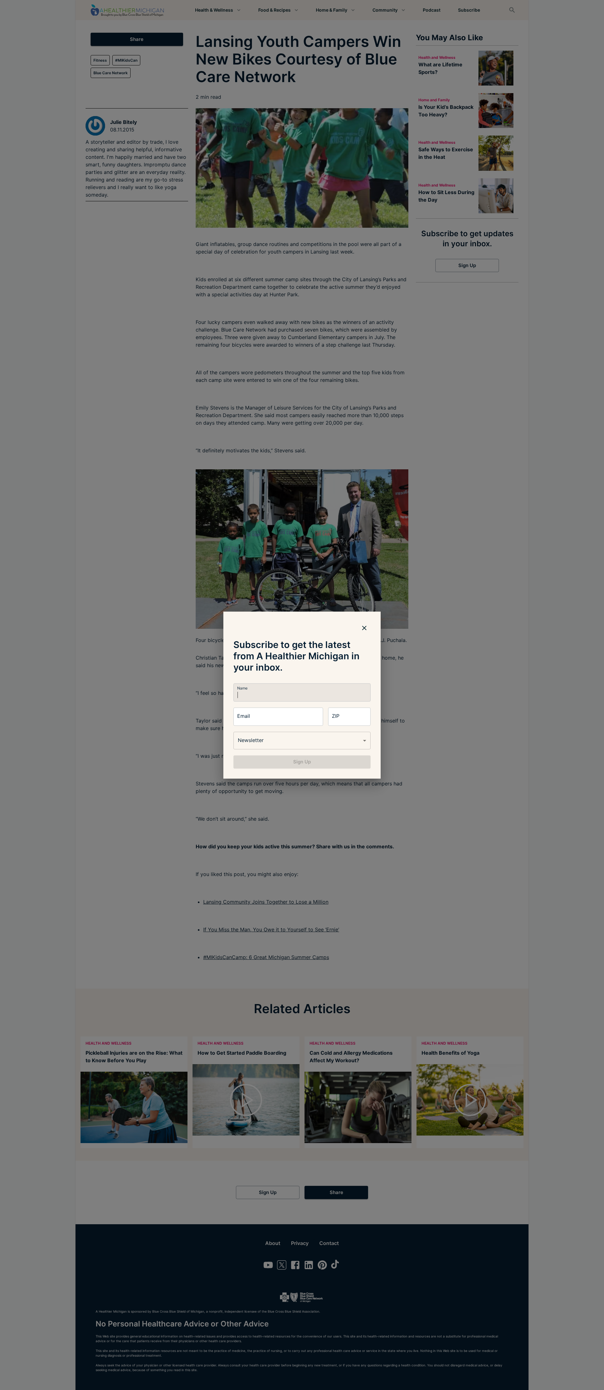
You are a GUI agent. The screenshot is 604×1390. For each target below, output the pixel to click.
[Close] (364, 628)
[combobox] (302, 740)
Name (242, 688)
